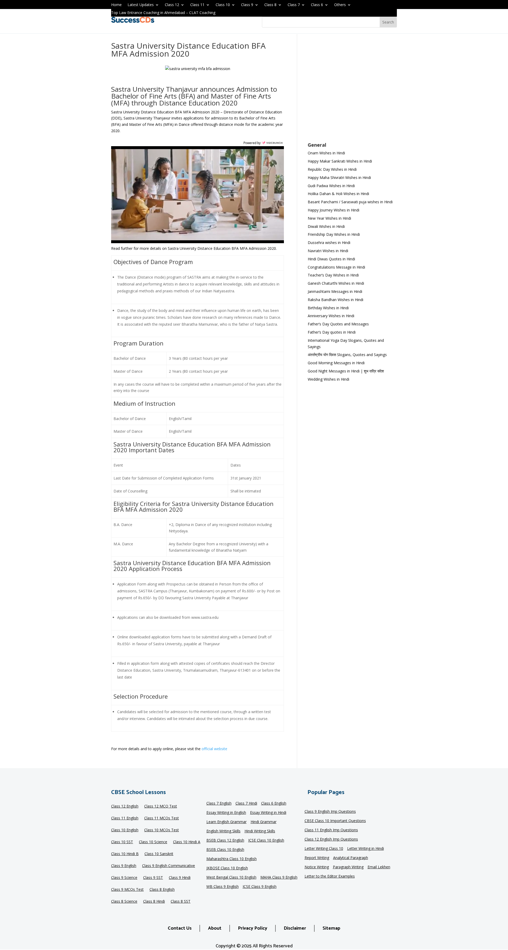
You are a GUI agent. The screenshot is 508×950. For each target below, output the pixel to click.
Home (116, 5)
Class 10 (223, 5)
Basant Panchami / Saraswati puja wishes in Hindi (350, 201)
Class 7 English (219, 803)
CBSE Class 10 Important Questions (335, 821)
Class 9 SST (153, 878)
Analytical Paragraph (350, 858)
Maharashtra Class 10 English (231, 859)
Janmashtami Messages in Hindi (335, 291)
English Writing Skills (223, 831)
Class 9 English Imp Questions (330, 812)
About (214, 928)
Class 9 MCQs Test (127, 890)
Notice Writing (317, 867)
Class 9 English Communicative (168, 866)
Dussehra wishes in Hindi (329, 242)
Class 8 (270, 5)
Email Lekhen (379, 867)
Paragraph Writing (348, 867)
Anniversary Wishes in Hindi (331, 315)
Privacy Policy (252, 928)
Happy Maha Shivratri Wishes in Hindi (339, 177)
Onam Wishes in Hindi (326, 152)
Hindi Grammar (263, 822)
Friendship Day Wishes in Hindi (334, 234)
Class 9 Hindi (179, 878)
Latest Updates (141, 5)
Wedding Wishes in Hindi (328, 379)
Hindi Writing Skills (259, 831)
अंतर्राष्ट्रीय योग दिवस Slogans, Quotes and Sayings (347, 354)
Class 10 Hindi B (125, 854)
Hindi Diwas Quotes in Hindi (332, 258)
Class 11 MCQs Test (161, 818)
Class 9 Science (124, 878)
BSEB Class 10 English (225, 850)
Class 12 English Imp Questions (331, 839)
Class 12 (172, 5)
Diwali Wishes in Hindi (326, 226)
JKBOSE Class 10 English (227, 868)
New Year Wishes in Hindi (329, 218)
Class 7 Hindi (246, 803)
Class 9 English (123, 866)
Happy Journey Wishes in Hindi (333, 210)
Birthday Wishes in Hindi (328, 307)
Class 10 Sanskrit (158, 854)
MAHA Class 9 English (278, 877)
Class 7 (294, 5)
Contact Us (180, 928)
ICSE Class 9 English (259, 887)
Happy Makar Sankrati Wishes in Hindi (340, 161)
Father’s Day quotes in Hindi (332, 332)
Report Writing (317, 858)
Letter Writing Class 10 (324, 849)
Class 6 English (273, 803)
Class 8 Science (124, 902)
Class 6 (317, 5)
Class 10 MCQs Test (161, 830)
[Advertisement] (352, 91)
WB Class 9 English (222, 887)
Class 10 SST (122, 842)
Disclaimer (295, 928)
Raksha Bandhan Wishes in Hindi (335, 299)
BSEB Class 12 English (225, 840)
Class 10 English (124, 830)
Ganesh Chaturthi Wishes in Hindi (336, 283)
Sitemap (331, 928)
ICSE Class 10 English (266, 840)
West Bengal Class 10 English (231, 877)
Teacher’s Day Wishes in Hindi (333, 275)
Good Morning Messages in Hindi (336, 362)
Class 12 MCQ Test (160, 806)
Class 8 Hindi (154, 902)
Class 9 (247, 5)
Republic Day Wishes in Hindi (332, 169)
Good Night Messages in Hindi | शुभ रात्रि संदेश (346, 370)
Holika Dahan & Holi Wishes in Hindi (338, 193)
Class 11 (197, 5)
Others (340, 5)
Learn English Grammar (226, 822)
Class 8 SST (180, 902)
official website (214, 748)
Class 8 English (162, 890)
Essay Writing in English (226, 813)
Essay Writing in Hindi (268, 813)
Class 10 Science (153, 842)
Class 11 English (124, 818)
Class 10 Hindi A (186, 842)
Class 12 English (124, 806)
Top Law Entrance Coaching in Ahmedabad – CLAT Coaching (163, 13)
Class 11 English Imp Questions (331, 830)
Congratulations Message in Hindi (336, 267)
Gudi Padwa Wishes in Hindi (331, 185)
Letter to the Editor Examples (330, 876)
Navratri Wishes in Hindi (328, 250)
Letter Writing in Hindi (365, 849)
